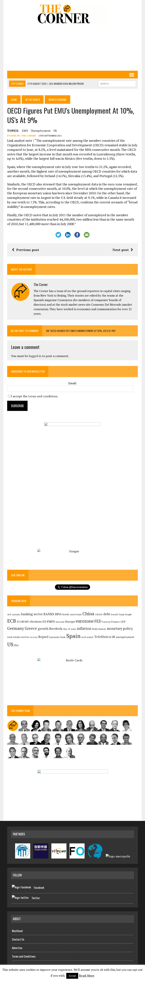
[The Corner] (72, 14)
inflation (84, 628)
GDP (123, 621)
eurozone (85, 621)
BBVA (58, 614)
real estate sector (18, 637)
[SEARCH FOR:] (117, 83)
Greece (31, 628)
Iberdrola (55, 629)
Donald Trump (117, 614)
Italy (95, 629)
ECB (11, 621)
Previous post (27, 249)
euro (51, 621)
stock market (87, 637)
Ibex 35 (66, 629)
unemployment (41, 131)
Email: (72, 383)
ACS (9, 614)
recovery (34, 637)
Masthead (17, 931)
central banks (76, 614)
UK (113, 637)
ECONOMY (23, 621)
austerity (16, 614)
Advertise (17, 948)
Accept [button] (72, 975)
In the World (32, 100)
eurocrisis (60, 622)
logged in (35, 356)
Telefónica (102, 637)
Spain (73, 635)
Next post (121, 249)
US (55, 131)
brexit (65, 614)
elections (36, 622)
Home (14, 100)
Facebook (39, 887)
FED (97, 621)
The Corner (28, 135)
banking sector (32, 614)
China (88, 614)
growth (43, 628)
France (115, 621)
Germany (15, 628)
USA (16, 645)
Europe (70, 621)
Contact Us (18, 939)
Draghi (128, 614)
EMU (25, 131)
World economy (57, 100)
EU (44, 621)
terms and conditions (42, 396)
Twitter (36, 898)
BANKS (48, 614)
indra (73, 629)
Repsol (43, 637)
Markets (102, 629)
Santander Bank (57, 637)
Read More (86, 975)
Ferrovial (106, 621)
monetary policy (120, 628)
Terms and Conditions (23, 956)
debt (106, 614)
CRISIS (99, 614)
